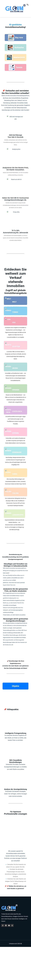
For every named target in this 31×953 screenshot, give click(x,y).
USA (14, 322)
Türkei (15, 312)
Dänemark (17, 452)
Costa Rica (17, 411)
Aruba (15, 368)
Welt (14, 302)
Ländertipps (17, 515)
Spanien (15, 390)
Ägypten (16, 346)
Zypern (15, 433)
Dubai (14, 474)
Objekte (15, 686)
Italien (15, 493)
